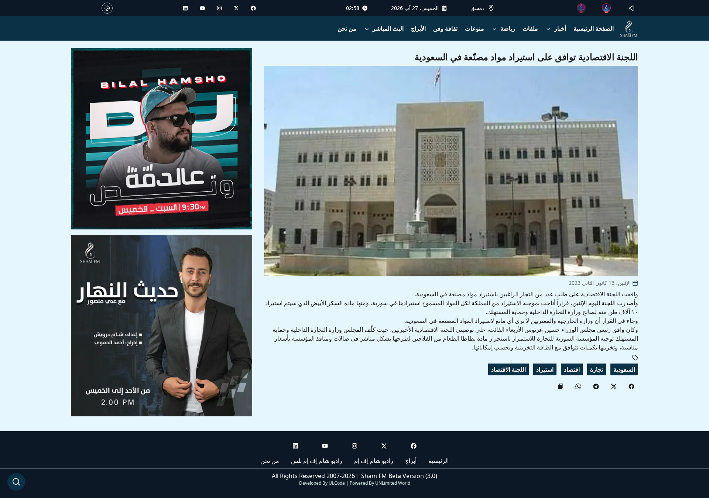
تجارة (596, 369)
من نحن (347, 28)
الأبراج (418, 28)
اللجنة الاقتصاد (508, 369)
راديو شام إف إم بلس (316, 461)
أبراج (411, 461)
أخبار (560, 28)
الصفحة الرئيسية (593, 28)
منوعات (474, 28)
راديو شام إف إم (373, 461)
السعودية (624, 369)
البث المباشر (388, 28)
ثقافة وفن (445, 28)
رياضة (507, 28)
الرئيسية (438, 461)
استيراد (545, 369)
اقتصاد (572, 369)
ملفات (530, 28)
